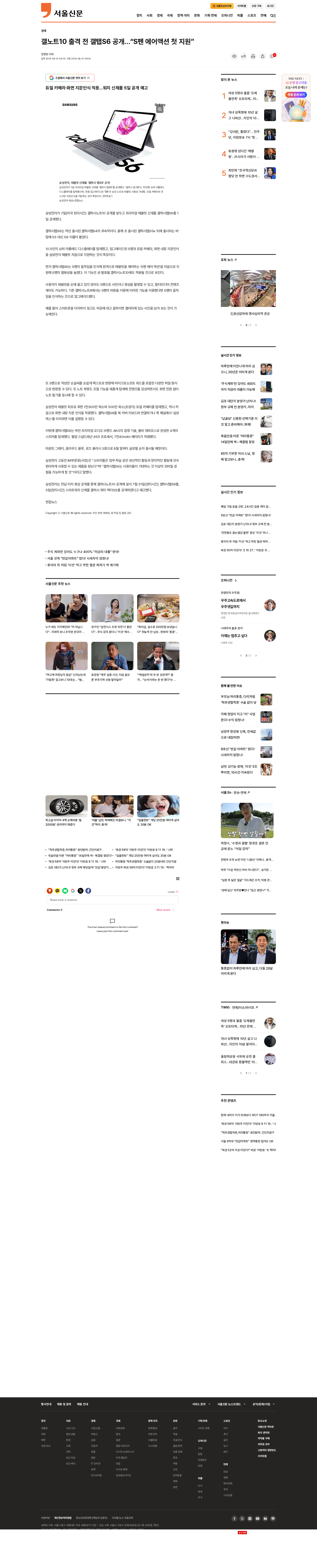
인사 (200, 1485)
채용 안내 (82, 1404)
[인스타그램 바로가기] (250, 1519)
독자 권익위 (263, 1432)
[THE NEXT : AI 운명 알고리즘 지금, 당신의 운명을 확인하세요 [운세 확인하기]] (296, 98)
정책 (93, 1469)
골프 (225, 1440)
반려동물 (177, 1475)
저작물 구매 (263, 1438)
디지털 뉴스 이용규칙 (122, 1518)
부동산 (94, 1434)
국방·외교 (45, 1446)
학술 (175, 1434)
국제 (170, 15)
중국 (118, 1434)
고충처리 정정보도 (267, 1450)
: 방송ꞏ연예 (233, 792)
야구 (225, 1428)
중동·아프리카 (123, 1446)
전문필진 (202, 1460)
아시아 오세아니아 (125, 1451)
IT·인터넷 (95, 1463)
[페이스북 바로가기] (234, 1519)
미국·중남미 (121, 1457)
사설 (200, 1448)
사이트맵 (262, 1456)
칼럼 (200, 1454)
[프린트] (253, 56)
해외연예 (227, 1483)
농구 (225, 1446)
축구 (225, 1434)
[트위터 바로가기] (242, 1519)
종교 (175, 1457)
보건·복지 (70, 1463)
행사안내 (46, 1404)
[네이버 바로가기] (265, 1519)
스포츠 (251, 15)
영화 (175, 1481)
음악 (175, 1428)
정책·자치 (183, 15)
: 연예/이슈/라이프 (237, 1007)
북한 (43, 1440)
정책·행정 (152, 1428)
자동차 (94, 1446)
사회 (149, 15)
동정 (200, 1491)
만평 (200, 1465)
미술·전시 (177, 1440)
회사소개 (262, 1421)
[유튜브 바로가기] (257, 1519)
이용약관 (45, 1518)
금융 (93, 1440)
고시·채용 (152, 1446)
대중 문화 (177, 1451)
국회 (43, 1434)
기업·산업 (95, 1428)
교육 (68, 1446)
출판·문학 (177, 1446)
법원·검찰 (70, 1434)
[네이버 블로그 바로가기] (273, 1519)
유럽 (118, 1463)
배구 (225, 1451)
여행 (175, 1463)
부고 (200, 1497)
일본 (118, 1440)
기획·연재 (210, 15)
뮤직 (225, 1489)
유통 (93, 1451)
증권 (93, 1457)
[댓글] (272, 56)
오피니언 (227, 15)
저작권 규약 (263, 1444)
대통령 (44, 1428)
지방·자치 (152, 1434)
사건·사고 (70, 1428)
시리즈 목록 (203, 1428)
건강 (175, 1469)
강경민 (44, 54)
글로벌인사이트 (123, 1475)
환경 (68, 1440)
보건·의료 (70, 1457)
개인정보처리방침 (63, 1518)
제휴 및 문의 (64, 1404)
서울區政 (152, 1440)
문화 (197, 15)
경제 (160, 15)
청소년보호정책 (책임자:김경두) (92, 1518)
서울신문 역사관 (266, 1426)
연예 (263, 15)
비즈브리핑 (96, 1475)
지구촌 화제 (121, 1469)
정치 (139, 15)
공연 (175, 1487)
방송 (225, 1471)
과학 (68, 1451)
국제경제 (120, 1428)
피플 (240, 15)
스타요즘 (227, 1495)
